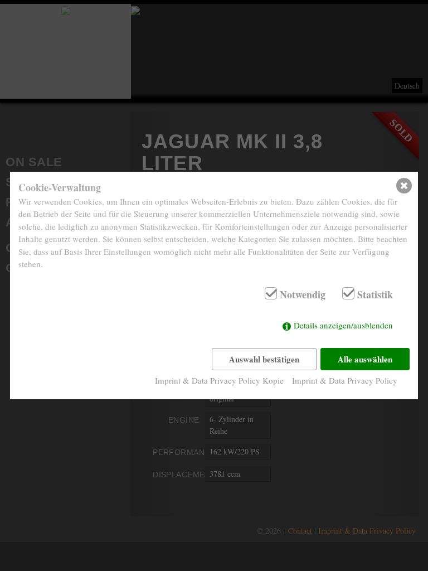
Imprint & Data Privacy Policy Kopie (219, 380)
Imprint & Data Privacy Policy (344, 380)
